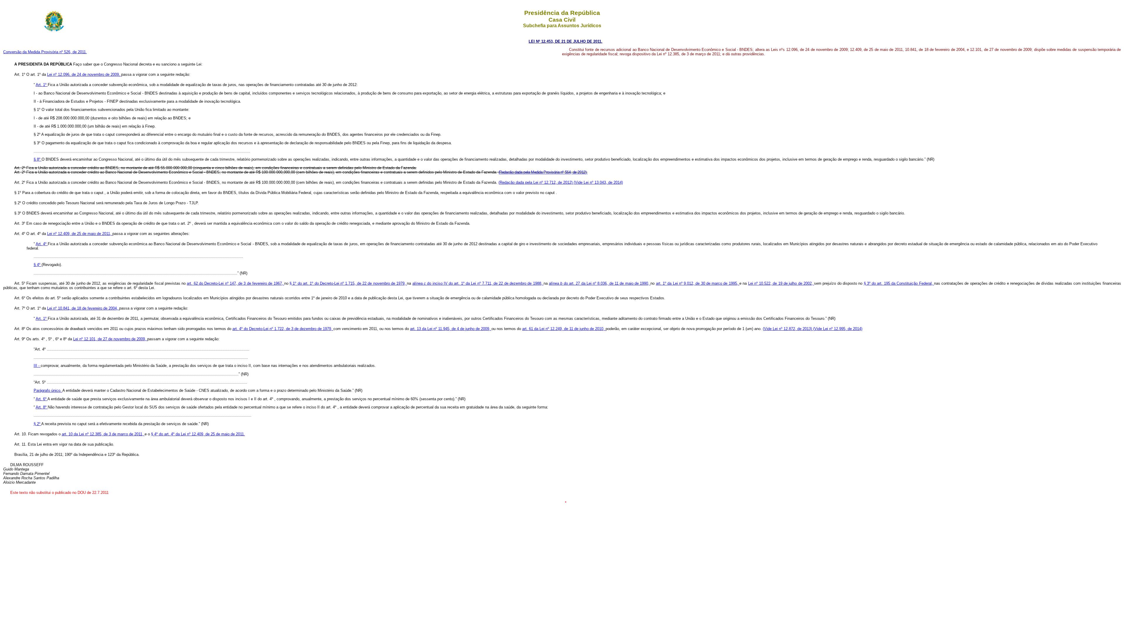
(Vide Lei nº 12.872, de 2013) (788, 329)
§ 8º (38, 159)
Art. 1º (42, 85)
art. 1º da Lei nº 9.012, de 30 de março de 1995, (697, 283)
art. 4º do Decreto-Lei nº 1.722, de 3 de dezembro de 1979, (282, 329)
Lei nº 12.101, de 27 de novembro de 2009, (110, 339)
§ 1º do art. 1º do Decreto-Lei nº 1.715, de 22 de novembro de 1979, (348, 283)
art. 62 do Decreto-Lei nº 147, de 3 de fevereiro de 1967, (235, 283)
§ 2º (37, 424)
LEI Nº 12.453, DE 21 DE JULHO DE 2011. (565, 41)
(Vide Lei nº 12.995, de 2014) (837, 329)
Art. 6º (41, 399)
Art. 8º (42, 407)
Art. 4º (42, 244)
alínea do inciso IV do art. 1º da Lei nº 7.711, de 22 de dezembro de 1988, (478, 283)
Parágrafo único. (48, 390)
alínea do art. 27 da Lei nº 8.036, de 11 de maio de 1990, (599, 283)
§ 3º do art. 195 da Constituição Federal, (899, 283)
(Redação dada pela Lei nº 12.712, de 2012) (536, 182)
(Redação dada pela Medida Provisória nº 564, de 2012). (542, 172)
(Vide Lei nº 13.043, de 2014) (598, 182)
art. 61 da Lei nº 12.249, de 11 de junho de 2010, (564, 329)
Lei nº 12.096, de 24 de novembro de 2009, (84, 74)
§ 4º (38, 264)
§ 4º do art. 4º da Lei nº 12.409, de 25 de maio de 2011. (198, 434)
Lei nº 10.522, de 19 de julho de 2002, (781, 283)
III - (37, 365)
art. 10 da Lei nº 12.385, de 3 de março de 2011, (103, 434)
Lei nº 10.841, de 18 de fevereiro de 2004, (83, 308)
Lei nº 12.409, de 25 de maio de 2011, (79, 233)
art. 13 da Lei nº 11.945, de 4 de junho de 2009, (450, 329)
